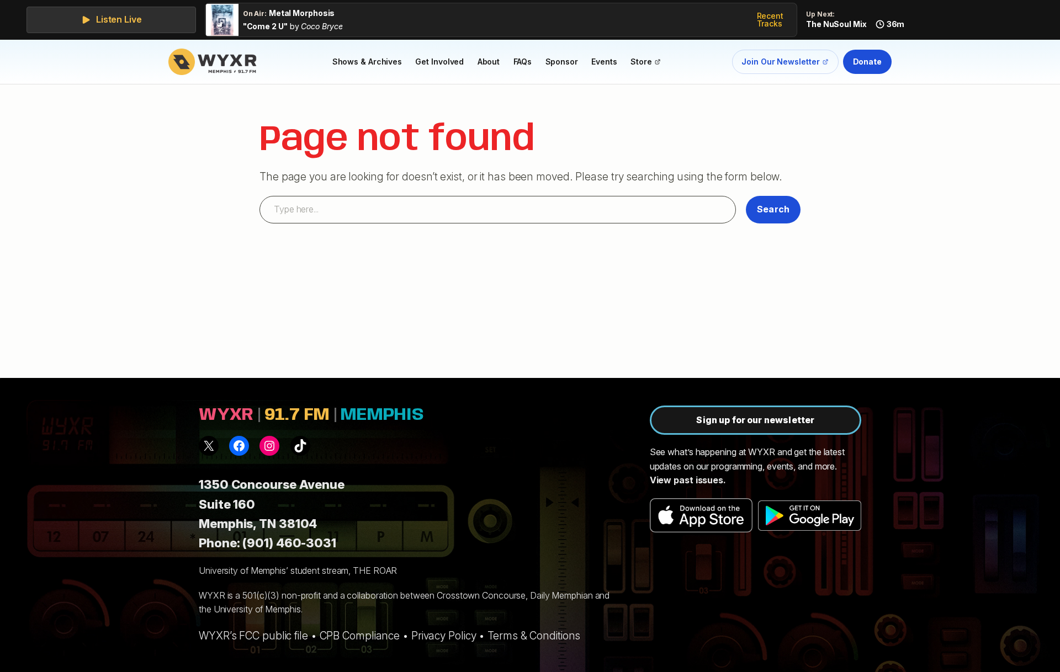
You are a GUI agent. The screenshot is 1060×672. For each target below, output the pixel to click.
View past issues (686, 480)
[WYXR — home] (214, 62)
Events (604, 61)
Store (648, 63)
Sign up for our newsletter (755, 419)
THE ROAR (375, 570)
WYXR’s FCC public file (253, 635)
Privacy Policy (443, 635)
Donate (867, 61)
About (489, 61)
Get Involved (439, 61)
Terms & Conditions (533, 635)
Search (773, 209)
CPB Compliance (360, 635)
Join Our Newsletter (780, 64)
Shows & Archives (367, 61)
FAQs (522, 61)
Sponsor (561, 61)
